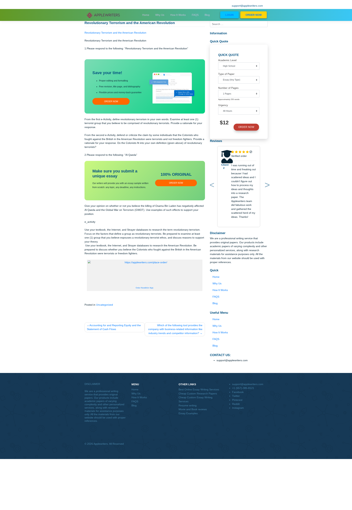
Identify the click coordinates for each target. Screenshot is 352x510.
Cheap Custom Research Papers (198, 393)
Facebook (238, 392)
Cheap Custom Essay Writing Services (195, 399)
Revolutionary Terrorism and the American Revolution (115, 32)
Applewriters (101, 443)
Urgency (223, 105)
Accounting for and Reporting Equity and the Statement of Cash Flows (114, 327)
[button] (211, 185)
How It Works (178, 14)
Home (145, 14)
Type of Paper (226, 73)
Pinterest (237, 399)
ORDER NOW (253, 14)
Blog (207, 14)
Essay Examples (188, 413)
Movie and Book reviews (193, 409)
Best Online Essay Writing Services (199, 389)
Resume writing (188, 405)
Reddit (236, 403)
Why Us (159, 14)
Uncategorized (104, 304)
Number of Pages (228, 87)
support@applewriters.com (247, 5)
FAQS (195, 14)
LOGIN (229, 14)
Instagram (238, 407)
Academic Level (227, 60)
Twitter (236, 395)
